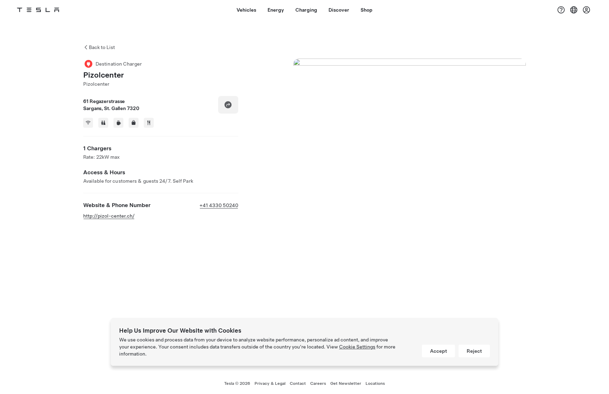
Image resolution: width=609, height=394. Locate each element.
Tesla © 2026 (237, 383)
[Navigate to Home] (38, 10)
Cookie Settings (357, 347)
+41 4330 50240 (218, 205)
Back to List (102, 47)
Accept (438, 351)
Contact (298, 383)
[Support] (561, 10)
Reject (474, 351)
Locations (375, 383)
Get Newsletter (345, 383)
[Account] (586, 10)
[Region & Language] (573, 10)
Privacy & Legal (269, 383)
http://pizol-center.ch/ (109, 216)
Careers (318, 383)
